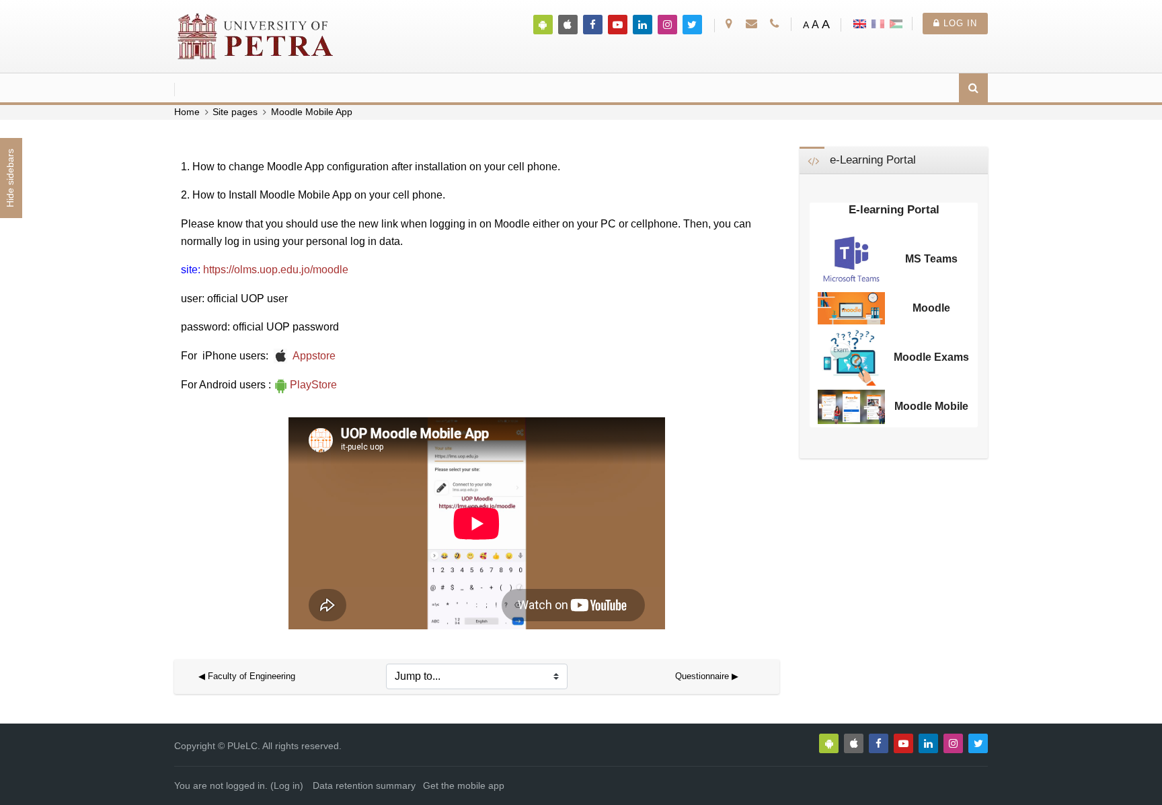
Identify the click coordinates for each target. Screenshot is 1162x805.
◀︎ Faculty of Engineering (246, 676)
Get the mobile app (463, 786)
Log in (958, 23)
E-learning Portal (894, 209)
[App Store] (568, 24)
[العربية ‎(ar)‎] (896, 23)
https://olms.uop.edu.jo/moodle (275, 269)
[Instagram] (667, 24)
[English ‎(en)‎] (859, 23)
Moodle (931, 308)
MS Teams (931, 259)
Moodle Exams (931, 357)
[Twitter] (692, 24)
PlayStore (313, 384)
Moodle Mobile (931, 406)
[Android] (543, 24)
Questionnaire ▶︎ (706, 676)
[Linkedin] (642, 24)
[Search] (973, 89)
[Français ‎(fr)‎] (878, 23)
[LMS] (256, 35)
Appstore (314, 355)
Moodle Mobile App (311, 112)
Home (187, 112)
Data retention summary (364, 786)
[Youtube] (617, 24)
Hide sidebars (10, 178)
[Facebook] (593, 24)
